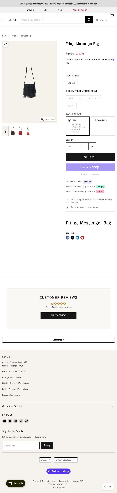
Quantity (69, 140)
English (44, 460)
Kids (60, 10)
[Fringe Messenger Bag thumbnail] (13, 131)
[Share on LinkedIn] (77, 238)
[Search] (89, 19)
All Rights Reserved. (59, 487)
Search (36, 481)
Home (4, 35)
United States (64, 460)
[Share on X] (72, 238)
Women (30, 10)
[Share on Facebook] (67, 238)
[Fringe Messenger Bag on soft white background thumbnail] (5, 131)
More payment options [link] (90, 174)
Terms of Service (48, 481)
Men (46, 10)
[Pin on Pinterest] (82, 238)
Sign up (47, 445)
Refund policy (64, 481)
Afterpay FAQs (78, 481)
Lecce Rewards (79, 10)
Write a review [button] (58, 315)
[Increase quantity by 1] (92, 146)
